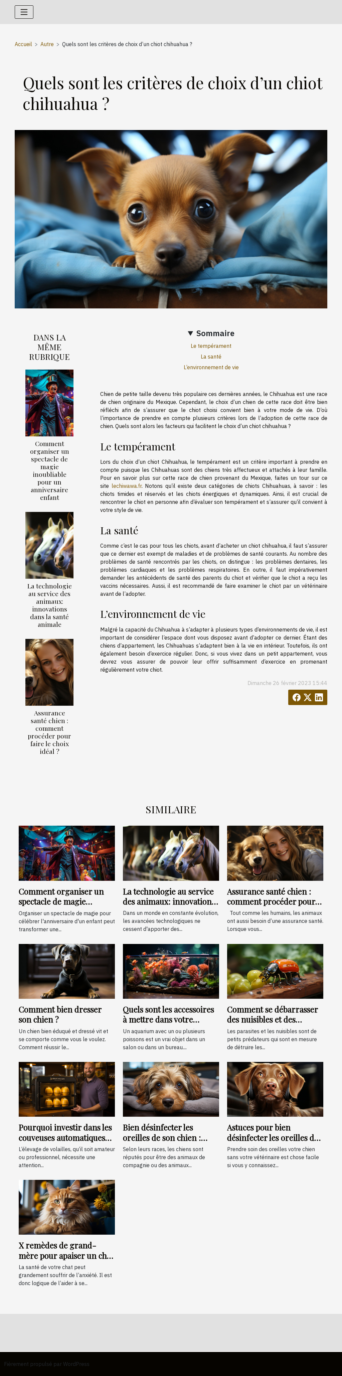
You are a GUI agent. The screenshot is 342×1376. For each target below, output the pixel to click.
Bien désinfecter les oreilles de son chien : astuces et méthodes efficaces (162, 1142)
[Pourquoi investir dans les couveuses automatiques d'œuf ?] (67, 1088)
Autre (47, 44)
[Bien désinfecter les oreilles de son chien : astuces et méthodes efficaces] (171, 1088)
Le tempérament (211, 345)
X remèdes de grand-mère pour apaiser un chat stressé (66, 1255)
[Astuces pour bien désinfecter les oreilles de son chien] (275, 1088)
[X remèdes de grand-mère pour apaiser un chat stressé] (67, 1206)
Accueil (23, 44)
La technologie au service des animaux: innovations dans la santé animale (49, 605)
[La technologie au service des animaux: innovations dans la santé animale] (49, 544)
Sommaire (215, 333)
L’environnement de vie (211, 367)
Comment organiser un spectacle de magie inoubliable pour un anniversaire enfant (49, 470)
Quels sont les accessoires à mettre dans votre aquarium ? (168, 1019)
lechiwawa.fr (127, 486)
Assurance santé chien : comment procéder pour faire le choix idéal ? (49, 731)
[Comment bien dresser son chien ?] (67, 970)
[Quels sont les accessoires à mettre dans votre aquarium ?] (171, 970)
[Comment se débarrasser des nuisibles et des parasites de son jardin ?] (275, 970)
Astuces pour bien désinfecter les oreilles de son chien (272, 1137)
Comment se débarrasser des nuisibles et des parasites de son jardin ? (272, 1019)
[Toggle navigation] (24, 12)
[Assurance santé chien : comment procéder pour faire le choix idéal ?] (49, 671)
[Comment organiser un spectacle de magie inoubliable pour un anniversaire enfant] (49, 402)
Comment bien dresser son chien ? (60, 1014)
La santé (211, 356)
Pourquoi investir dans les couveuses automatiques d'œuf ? (65, 1137)
